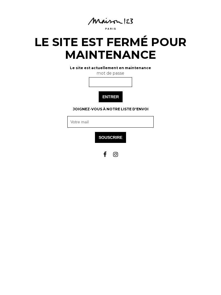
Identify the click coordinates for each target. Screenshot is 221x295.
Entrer (110, 96)
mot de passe (110, 73)
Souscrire (110, 137)
